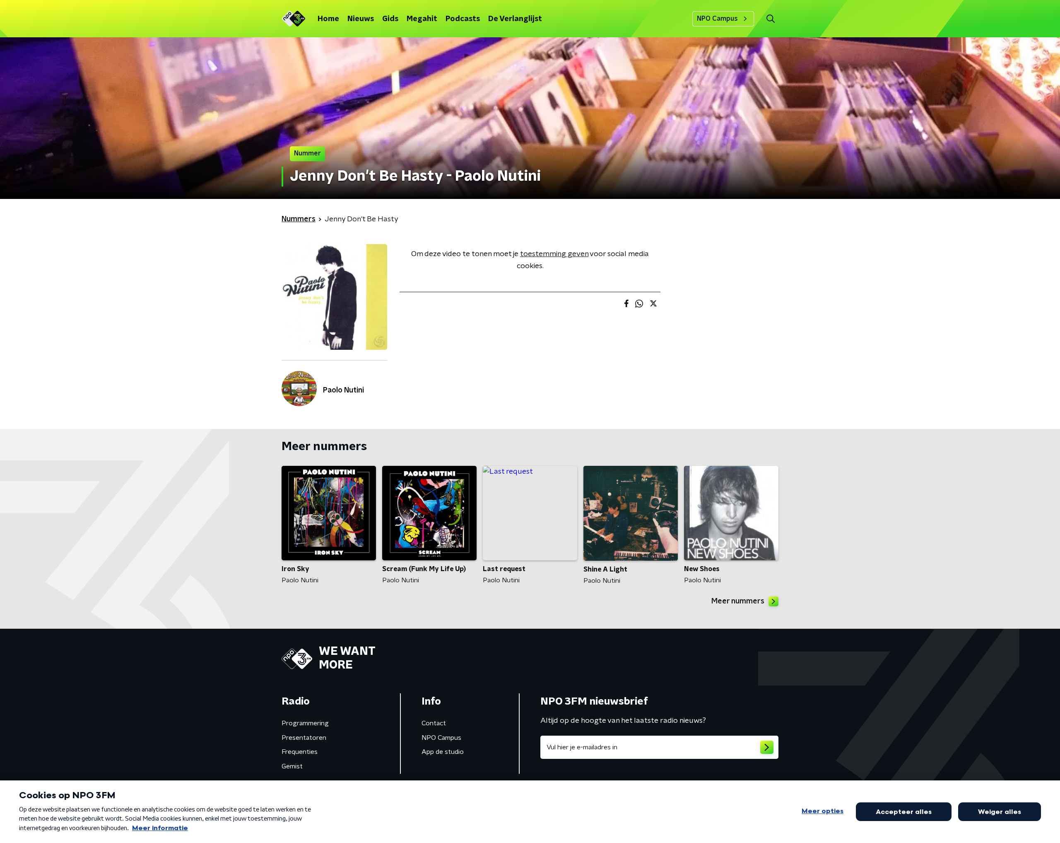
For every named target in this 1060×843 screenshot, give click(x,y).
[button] (770, 19)
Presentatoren (304, 737)
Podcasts (463, 19)
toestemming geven (554, 254)
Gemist (292, 766)
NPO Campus (717, 18)
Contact (434, 723)
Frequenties (300, 752)
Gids (390, 19)
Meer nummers (737, 601)
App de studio (443, 752)
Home (328, 19)
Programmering (305, 723)
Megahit (422, 19)
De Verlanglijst (515, 19)
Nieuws (360, 19)
